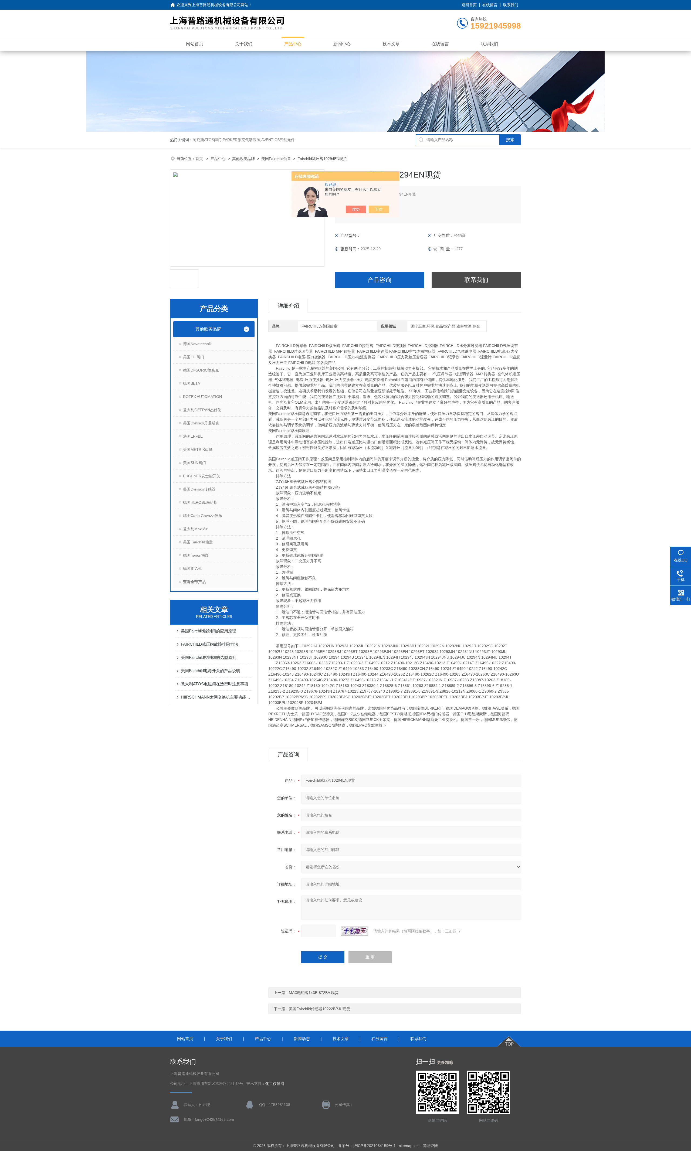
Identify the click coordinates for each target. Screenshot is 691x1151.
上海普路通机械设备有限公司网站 (220, 5)
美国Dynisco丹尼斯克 (201, 423)
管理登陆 (430, 1145)
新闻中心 (342, 44)
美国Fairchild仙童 (276, 158)
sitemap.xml (409, 1145)
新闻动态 (302, 1038)
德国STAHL (192, 568)
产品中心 (293, 44)
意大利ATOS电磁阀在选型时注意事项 (214, 684)
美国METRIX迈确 (197, 449)
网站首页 (194, 44)
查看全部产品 (194, 582)
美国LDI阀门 (193, 357)
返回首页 (469, 5)
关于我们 (243, 44)
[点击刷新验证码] (354, 931)
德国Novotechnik (197, 344)
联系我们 (510, 5)
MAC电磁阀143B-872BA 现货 (313, 992)
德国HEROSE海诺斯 (200, 502)
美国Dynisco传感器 (199, 489)
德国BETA (191, 383)
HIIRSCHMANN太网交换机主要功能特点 (216, 697)
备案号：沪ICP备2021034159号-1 (367, 1145)
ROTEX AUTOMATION (202, 396)
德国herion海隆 (196, 555)
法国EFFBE (193, 436)
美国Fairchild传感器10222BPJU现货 (319, 1009)
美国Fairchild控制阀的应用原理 (208, 631)
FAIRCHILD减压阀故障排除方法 (209, 644)
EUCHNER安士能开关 (201, 476)
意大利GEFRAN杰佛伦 (202, 410)
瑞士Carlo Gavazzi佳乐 (202, 515)
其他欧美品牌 (243, 158)
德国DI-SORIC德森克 (201, 370)
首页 (199, 158)
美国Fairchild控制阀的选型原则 (208, 657)
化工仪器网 (274, 1084)
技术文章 (391, 44)
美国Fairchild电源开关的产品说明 (210, 670)
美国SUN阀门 (194, 463)
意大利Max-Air (195, 529)
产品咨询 (379, 280)
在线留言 (489, 5)
